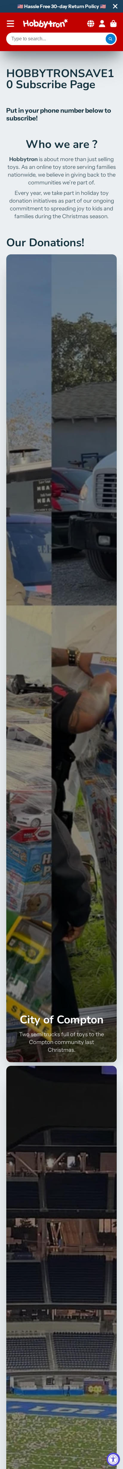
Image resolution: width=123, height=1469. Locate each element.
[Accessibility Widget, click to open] (113, 1459)
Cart (113, 23)
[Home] (45, 23)
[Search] (111, 39)
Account (102, 23)
